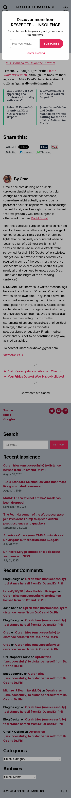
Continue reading (35, 53)
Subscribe (51, 43)
